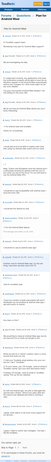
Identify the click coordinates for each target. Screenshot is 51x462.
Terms (16, 461)
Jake (6, 56)
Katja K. (7, 120)
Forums (6, 15)
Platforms (42, 9)
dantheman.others (11, 275)
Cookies (24, 461)
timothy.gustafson (11, 218)
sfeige (7, 140)
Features (25, 9)
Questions (24, 15)
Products (8, 9)
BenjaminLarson (10, 424)
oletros (7, 384)
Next (25, 447)
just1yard (8, 36)
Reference (38, 36)
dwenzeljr (8, 184)
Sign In (46, 4)
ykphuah (8, 72)
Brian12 (7, 314)
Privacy (9, 461)
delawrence (9, 347)
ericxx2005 (8, 202)
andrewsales (9, 158)
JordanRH (8, 257)
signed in (5, 456)
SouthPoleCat (9, 294)
